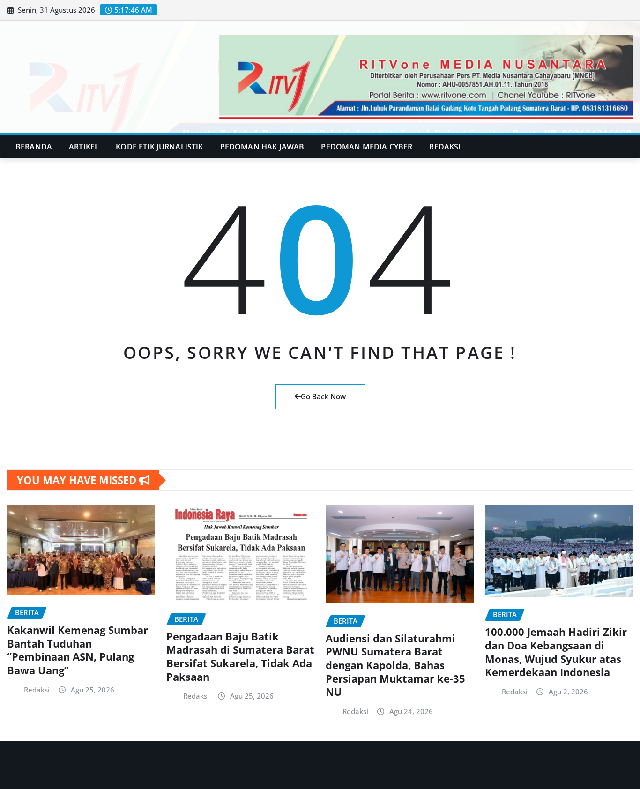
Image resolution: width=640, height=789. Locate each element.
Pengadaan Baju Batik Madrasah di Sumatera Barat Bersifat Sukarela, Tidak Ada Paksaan (240, 656)
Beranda (33, 146)
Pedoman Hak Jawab (262, 146)
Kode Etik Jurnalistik (159, 146)
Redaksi (445, 146)
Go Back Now (323, 396)
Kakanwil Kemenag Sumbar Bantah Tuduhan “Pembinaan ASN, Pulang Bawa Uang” (77, 650)
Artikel (84, 146)
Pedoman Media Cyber (366, 146)
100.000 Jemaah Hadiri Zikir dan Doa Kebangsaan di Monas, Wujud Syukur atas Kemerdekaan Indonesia (556, 652)
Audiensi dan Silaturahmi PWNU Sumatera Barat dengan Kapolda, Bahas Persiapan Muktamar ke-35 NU (395, 665)
